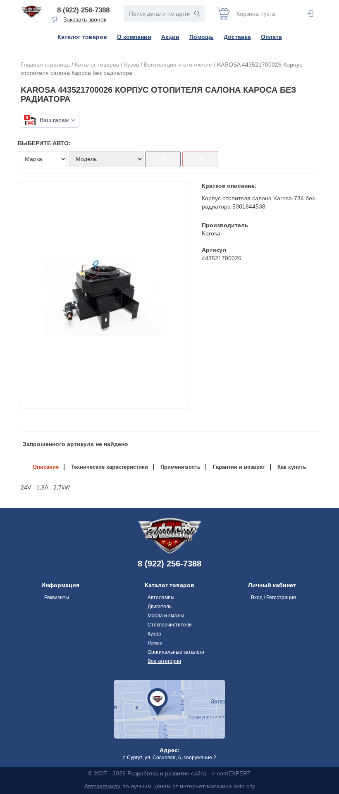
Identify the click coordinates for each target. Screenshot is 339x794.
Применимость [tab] (180, 467)
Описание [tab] (46, 467)
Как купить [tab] (291, 467)
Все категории (164, 661)
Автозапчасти (102, 786)
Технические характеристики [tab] (109, 467)
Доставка (237, 37)
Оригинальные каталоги (176, 652)
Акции (170, 37)
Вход (310, 13)
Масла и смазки (166, 616)
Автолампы (161, 597)
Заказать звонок (84, 19)
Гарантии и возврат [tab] (239, 467)
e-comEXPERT (231, 773)
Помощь (201, 37)
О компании (134, 37)
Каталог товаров (82, 37)
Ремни (155, 643)
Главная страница (45, 64)
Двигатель (160, 606)
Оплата (271, 37)
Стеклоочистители (170, 625)
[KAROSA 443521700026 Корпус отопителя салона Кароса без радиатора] (105, 295)
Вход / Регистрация (273, 597)
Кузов (131, 64)
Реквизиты (56, 597)
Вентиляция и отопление (178, 64)
